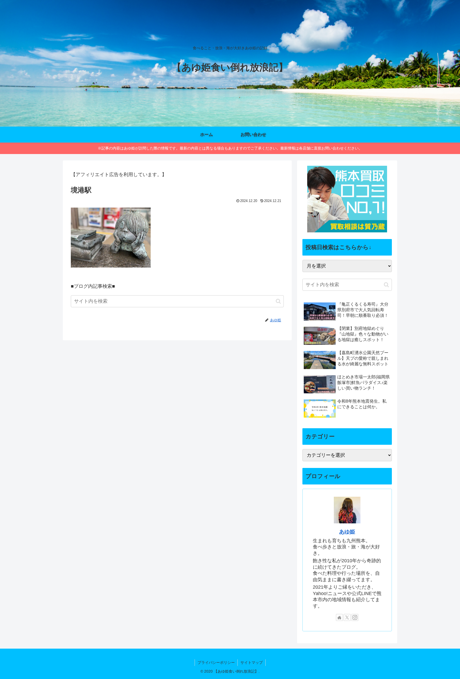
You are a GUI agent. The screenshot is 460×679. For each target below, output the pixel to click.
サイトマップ (251, 662)
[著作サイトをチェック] (339, 617)
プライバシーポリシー (216, 662)
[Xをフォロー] (347, 617)
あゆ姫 (347, 532)
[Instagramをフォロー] (354, 617)
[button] (278, 301)
